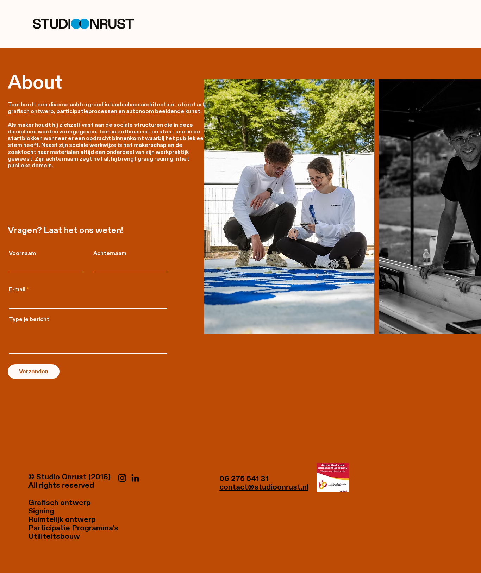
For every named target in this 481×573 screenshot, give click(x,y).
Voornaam (22, 253)
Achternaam (109, 253)
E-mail (17, 289)
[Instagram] (122, 478)
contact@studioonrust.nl (263, 487)
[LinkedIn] (135, 478)
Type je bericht (29, 319)
